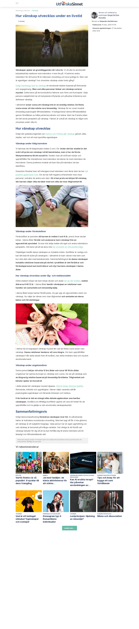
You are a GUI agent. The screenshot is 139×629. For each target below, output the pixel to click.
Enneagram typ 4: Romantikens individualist (52, 519)
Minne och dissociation (109, 516)
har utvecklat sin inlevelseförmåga (67, 247)
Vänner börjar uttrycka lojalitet (69, 386)
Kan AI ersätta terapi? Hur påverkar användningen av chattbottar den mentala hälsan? (83, 482)
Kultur (18, 475)
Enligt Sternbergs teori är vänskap (31, 86)
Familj (45, 475)
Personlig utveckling (51, 514)
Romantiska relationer (106, 475)
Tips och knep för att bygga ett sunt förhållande (108, 480)
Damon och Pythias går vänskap (60, 134)
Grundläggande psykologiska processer (82, 476)
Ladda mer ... (69, 528)
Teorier (19, 514)
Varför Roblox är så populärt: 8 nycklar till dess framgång (27, 480)
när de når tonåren (72, 281)
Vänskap (35, 10)
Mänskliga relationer (23, 10)
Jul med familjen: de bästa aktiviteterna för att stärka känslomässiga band (55, 480)
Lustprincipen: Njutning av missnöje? (82, 517)
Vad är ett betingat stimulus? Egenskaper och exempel (27, 519)
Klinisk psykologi (104, 514)
